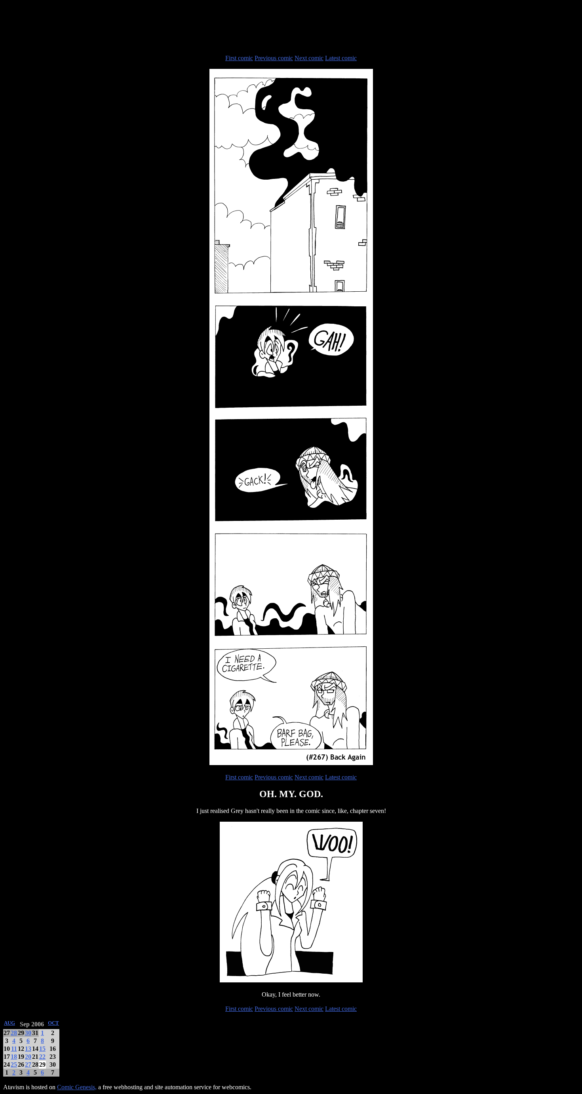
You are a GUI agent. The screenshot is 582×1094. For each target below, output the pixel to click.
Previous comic (274, 58)
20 (28, 1056)
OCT (53, 1023)
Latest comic (341, 58)
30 (28, 1032)
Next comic (309, 58)
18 (14, 1056)
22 (42, 1056)
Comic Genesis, (77, 1087)
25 (14, 1064)
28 (14, 1032)
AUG (9, 1023)
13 (28, 1048)
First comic (239, 58)
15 (42, 1048)
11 (14, 1048)
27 (28, 1064)
